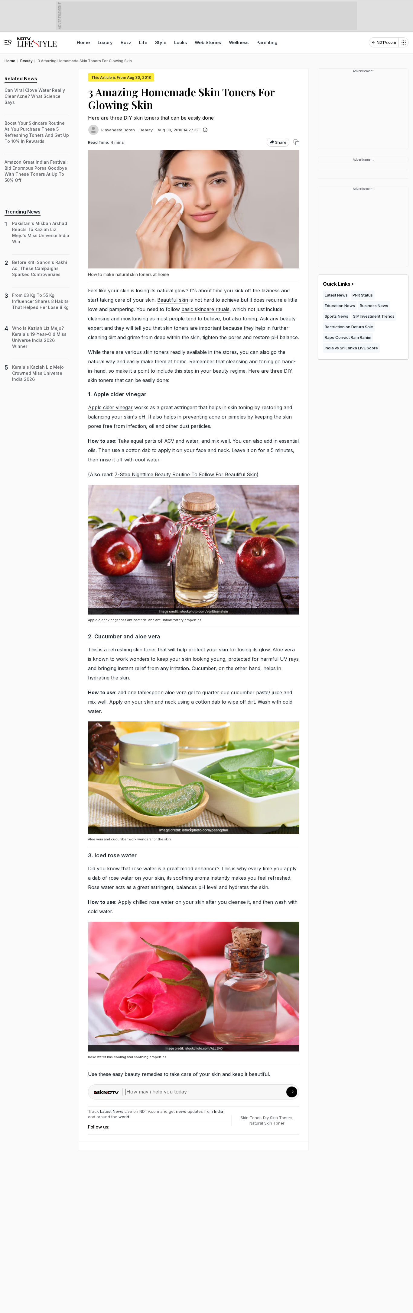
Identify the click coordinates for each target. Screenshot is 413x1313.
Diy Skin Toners (277, 1117)
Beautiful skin (172, 300)
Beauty (146, 129)
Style (160, 42)
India (218, 1111)
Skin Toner (251, 1117)
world (124, 1116)
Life (143, 42)
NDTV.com (386, 42)
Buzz (126, 42)
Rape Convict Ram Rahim (348, 337)
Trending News (23, 212)
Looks (180, 42)
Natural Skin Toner (267, 1123)
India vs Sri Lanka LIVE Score (351, 347)
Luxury (105, 42)
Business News (374, 305)
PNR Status (363, 295)
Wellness (239, 42)
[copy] (296, 142)
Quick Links (336, 284)
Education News (340, 305)
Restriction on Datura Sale (349, 326)
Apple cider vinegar (110, 407)
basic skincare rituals (205, 309)
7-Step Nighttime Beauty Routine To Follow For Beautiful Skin (186, 474)
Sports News (336, 316)
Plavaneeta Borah (118, 129)
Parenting (267, 42)
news (181, 1111)
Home (83, 42)
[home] (37, 39)
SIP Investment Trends (374, 316)
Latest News (111, 1111)
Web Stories (208, 42)
